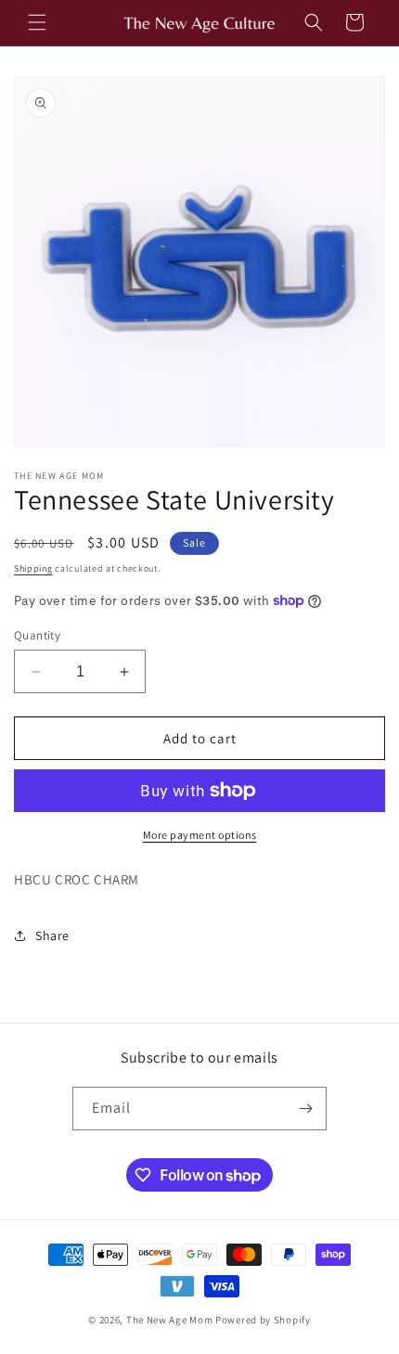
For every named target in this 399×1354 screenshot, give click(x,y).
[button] (37, 22)
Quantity (37, 635)
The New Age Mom (169, 1319)
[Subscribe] (305, 1108)
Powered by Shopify (263, 1319)
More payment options (200, 835)
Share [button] (52, 935)
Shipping (33, 568)
